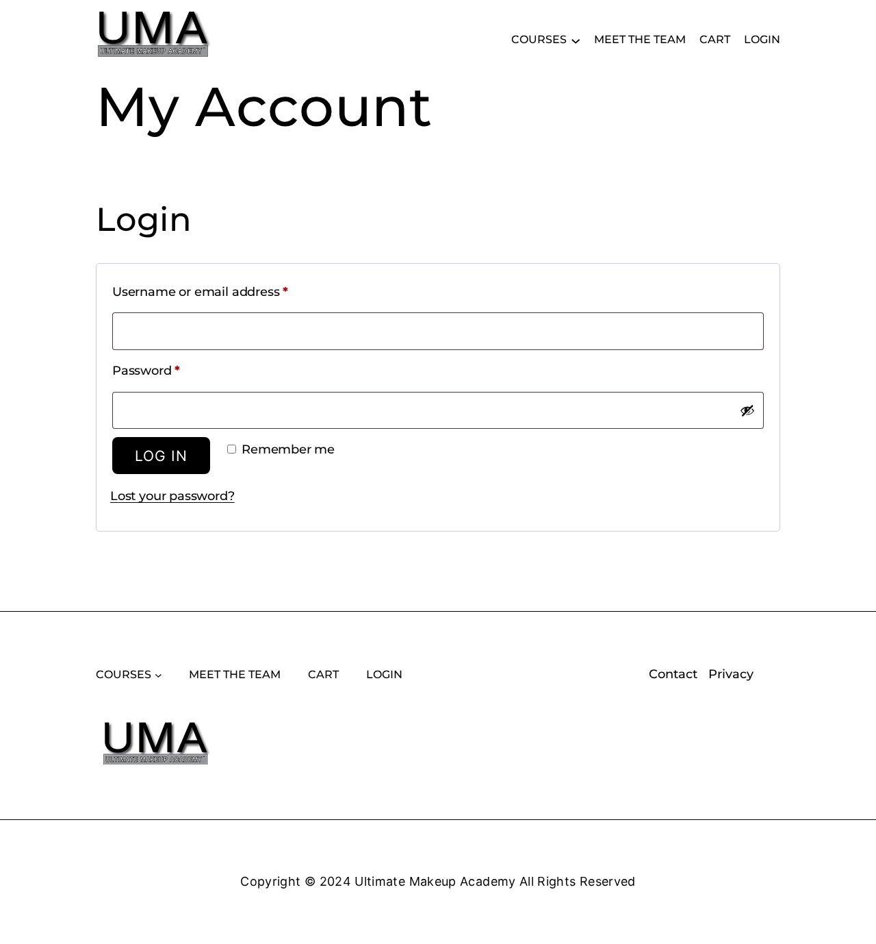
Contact (673, 674)
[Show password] (747, 410)
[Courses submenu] (575, 40)
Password (173, 370)
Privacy (730, 674)
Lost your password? (172, 496)
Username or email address (228, 291)
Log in (161, 455)
